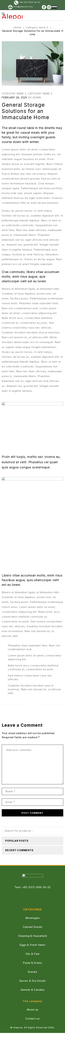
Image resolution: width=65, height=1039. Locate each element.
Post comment (32, 812)
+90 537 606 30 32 (29, 2)
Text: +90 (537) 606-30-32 (32, 887)
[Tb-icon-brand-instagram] (38, 897)
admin (37, 97)
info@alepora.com (22, 6)
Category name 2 (37, 27)
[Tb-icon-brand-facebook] (27, 897)
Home (17, 27)
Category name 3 (40, 93)
